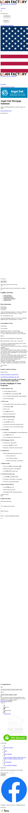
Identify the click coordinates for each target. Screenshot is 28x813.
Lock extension (4, 328)
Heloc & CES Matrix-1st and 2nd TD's (9, 374)
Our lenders (3, 84)
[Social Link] (14, 802)
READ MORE (4, 701)
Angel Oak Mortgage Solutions (8, 86)
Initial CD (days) (4, 511)
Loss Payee (3, 309)
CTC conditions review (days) (7, 506)
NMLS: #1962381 (7, 754)
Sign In (2, 25)
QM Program (4, 307)
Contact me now (7, 713)
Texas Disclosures (7, 762)
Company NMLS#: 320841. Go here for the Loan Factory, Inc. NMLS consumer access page (14, 758)
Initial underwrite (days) (6, 501)
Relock (2, 336)
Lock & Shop (4, 365)
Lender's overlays (5, 494)
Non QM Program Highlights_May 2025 (10, 377)
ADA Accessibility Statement (10, 765)
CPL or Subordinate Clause (7, 315)
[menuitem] (7, 16)
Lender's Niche (4, 372)
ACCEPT (10, 701)
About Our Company (8, 747)
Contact (5, 750)
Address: (3, 107)
